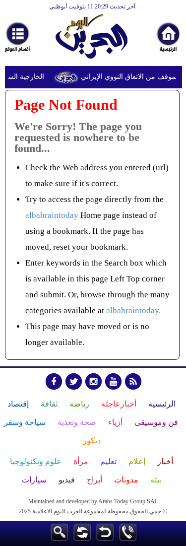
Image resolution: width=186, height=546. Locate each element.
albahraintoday (51, 215)
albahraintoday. (133, 310)
